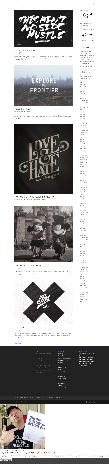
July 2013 (82, 249)
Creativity (38, 268)
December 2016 (84, 155)
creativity (48, 360)
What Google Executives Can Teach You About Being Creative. (87, 57)
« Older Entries (17, 343)
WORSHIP (69, 3)
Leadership (54, 268)
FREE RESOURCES (56, 3)
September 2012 (84, 271)
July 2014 (82, 221)
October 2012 (83, 269)
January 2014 (83, 235)
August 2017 (83, 137)
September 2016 (84, 162)
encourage (43, 268)
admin (17, 53)
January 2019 (83, 98)
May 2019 (82, 91)
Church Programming (63, 358)
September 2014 (84, 217)
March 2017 (83, 148)
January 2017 (83, 153)
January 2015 (83, 207)
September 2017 (84, 134)
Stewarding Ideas (22, 109)
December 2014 (84, 210)
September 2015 (84, 189)
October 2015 (83, 187)
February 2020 (83, 86)
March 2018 (83, 121)
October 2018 (83, 105)
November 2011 (84, 294)
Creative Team (61, 367)
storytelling (48, 370)
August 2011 (83, 301)
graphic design (39, 365)
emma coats (43, 363)
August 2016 (83, 164)
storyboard (42, 370)
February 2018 (83, 123)
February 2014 (83, 233)
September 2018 (84, 107)
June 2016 (82, 169)
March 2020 (83, 84)
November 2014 (84, 212)
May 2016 (82, 171)
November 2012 (84, 267)
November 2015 (84, 185)
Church (29, 268)
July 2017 (82, 139)
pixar (49, 367)
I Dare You (19, 327)
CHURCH (76, 3)
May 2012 (82, 281)
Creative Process (62, 365)
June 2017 (82, 141)
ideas (49, 365)
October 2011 (83, 297)
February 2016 (83, 178)
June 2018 (82, 114)
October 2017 (83, 132)
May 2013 (82, 253)
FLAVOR (60, 374)
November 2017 (84, 130)
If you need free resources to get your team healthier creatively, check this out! (87, 23)
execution (49, 363)
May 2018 (82, 116)
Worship (60, 390)
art (36, 353)
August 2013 (83, 246)
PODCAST (89, 3)
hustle (45, 365)
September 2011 (84, 299)
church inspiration (47, 353)
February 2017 (83, 150)
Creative (29, 53)
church (40, 353)
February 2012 (83, 287)
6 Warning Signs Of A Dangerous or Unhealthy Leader (86, 363)
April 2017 (82, 146)
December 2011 (84, 292)
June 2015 (82, 196)
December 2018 (84, 100)
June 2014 (82, 223)
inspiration (37, 199)
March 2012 (83, 285)
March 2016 (83, 176)
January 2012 (83, 290)
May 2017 (82, 144)
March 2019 (83, 93)
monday (43, 199)
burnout (60, 353)
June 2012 (82, 278)
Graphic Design (31, 199)
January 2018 (83, 125)
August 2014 (83, 219)
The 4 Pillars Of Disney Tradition (28, 265)
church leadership (40, 356)
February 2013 (83, 260)
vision (37, 372)
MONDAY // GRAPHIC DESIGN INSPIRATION (34, 196)
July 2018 (82, 112)
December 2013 (84, 237)
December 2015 (84, 182)
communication (39, 358)
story (37, 370)
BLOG (63, 3)
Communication (61, 360)
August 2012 (83, 274)
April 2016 (82, 173)
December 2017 (84, 128)
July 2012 (82, 276)
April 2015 (82, 201)
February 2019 (83, 96)
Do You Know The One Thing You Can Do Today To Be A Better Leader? (87, 76)
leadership (44, 367)
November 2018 (84, 102)
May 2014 (82, 226)
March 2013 (83, 258)
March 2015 (83, 203)
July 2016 (82, 166)
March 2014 (83, 230)
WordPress (39, 402)
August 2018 (83, 109)
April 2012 (82, 283)
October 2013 (83, 242)
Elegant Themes (25, 402)
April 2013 (82, 255)
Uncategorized (61, 387)
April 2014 (82, 228)
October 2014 (83, 214)
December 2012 (84, 265)
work (41, 372)
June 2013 (82, 251)
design (37, 363)
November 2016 (84, 157)
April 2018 (82, 118)
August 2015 (83, 191)
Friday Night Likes (62, 376)
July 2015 (82, 194)
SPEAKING (82, 3)
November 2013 (84, 239)
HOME (48, 3)
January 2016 (83, 180)
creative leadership (40, 360)
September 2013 (84, 244)
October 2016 (83, 160)
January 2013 (83, 262)
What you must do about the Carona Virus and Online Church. (87, 51)
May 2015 (82, 198)
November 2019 (84, 89)
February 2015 (83, 205)
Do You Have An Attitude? (25, 50)
